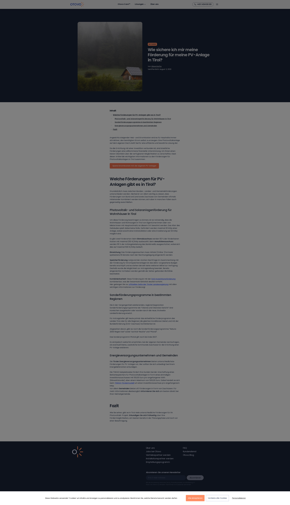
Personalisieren (239, 498)
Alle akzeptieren (195, 498)
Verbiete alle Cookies (217, 498)
